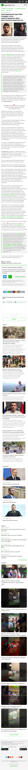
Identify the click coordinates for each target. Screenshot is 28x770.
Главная (2, 10)
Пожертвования (24, 746)
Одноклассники (6, 245)
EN (4, 1)
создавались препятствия (9, 194)
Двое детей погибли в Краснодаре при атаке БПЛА (12, 546)
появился (19, 224)
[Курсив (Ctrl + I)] (6, 302)
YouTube (11, 247)
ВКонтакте (20, 244)
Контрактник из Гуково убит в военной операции (11, 556)
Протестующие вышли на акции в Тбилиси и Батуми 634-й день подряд (12, 369)
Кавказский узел (10, 54)
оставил (17, 70)
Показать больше (14, 734)
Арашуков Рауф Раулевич (9, 502)
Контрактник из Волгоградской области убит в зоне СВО (13, 530)
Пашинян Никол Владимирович (11, 484)
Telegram (5, 239)
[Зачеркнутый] (12, 302)
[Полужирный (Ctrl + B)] (3, 302)
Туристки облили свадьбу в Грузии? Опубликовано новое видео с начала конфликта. (14, 634)
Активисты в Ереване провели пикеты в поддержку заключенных (13, 455)
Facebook (9, 244)
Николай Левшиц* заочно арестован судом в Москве (14, 394)
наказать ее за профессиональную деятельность (12, 216)
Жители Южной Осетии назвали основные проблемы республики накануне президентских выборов (14, 341)
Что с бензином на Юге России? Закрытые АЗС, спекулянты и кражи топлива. (14, 730)
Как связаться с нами (12, 746)
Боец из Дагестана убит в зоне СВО (10, 551)
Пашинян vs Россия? (21, 8)
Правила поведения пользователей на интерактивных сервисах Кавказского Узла (14, 761)
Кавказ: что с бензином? (8, 8)
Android (18, 233)
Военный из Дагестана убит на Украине (11, 535)
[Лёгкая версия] (7, 1)
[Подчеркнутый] (9, 302)
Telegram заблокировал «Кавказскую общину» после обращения (13, 658)
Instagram (14, 244)
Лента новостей (9, 10)
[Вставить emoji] (15, 302)
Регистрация (14, 315)
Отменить (14, 319)
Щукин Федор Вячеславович (10, 520)
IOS (21, 233)
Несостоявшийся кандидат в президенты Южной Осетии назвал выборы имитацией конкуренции (14, 416)
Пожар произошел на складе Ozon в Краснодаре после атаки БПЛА (13, 540)
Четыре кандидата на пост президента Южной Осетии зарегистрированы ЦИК (13, 431)
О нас (2, 746)
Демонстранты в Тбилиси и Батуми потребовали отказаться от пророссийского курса (12, 582)
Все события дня (23, 559)
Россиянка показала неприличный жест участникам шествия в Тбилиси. (11, 707)
